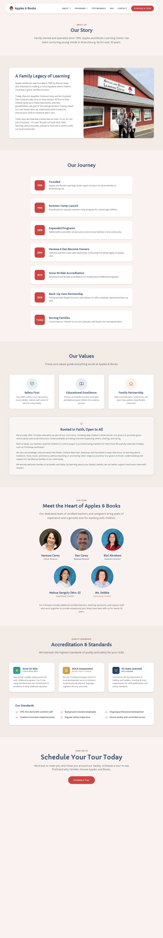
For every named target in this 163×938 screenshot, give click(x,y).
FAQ (112, 8)
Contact (122, 8)
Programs (80, 8)
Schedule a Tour (142, 8)
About (65, 8)
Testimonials (99, 8)
